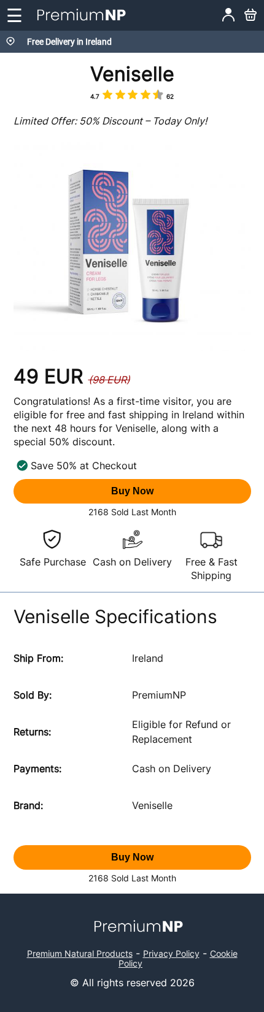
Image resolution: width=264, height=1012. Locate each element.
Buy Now (132, 491)
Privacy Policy (171, 953)
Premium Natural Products (80, 953)
